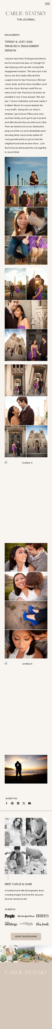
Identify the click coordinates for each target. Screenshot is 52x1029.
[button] (26, 211)
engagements (12, 35)
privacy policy (33, 1022)
